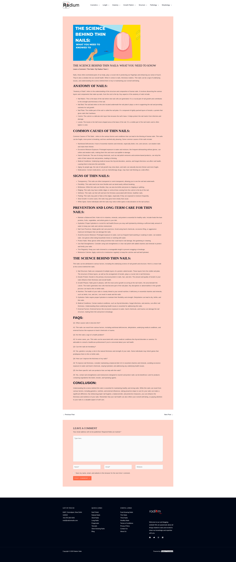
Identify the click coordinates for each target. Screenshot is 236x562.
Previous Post (69, 414)
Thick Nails (124, 518)
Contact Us (124, 528)
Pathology (153, 5)
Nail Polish (95, 512)
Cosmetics (94, 5)
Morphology (166, 5)
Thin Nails (90, 69)
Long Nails (95, 520)
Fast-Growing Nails (126, 512)
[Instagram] (158, 537)
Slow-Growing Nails (98, 528)
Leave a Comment (79, 69)
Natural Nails (96, 515)
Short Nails (95, 518)
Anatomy (115, 5)
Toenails (94, 526)
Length (105, 5)
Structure (142, 5)
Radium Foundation (167, 551)
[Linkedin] (162, 537)
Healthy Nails (124, 520)
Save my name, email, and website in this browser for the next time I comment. (103, 473)
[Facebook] (150, 537)
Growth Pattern (128, 5)
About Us (123, 531)
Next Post (168, 414)
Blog (93, 531)
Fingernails (95, 523)
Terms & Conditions (126, 523)
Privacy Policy (125, 526)
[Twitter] (154, 537)
